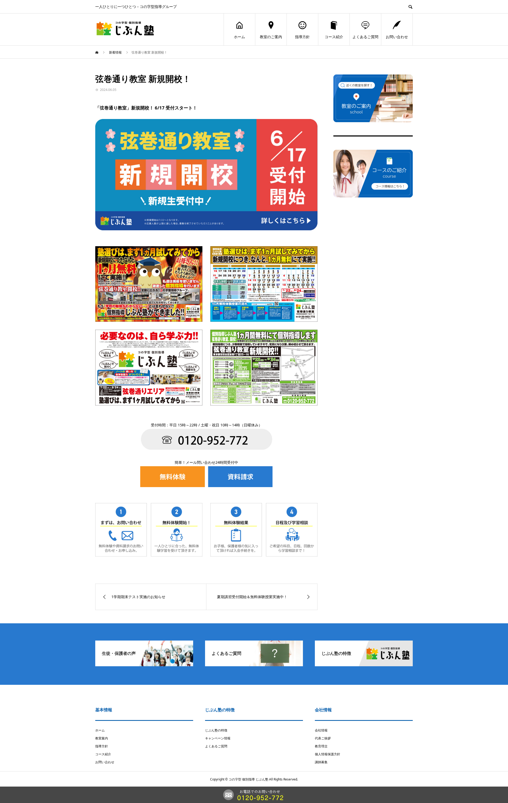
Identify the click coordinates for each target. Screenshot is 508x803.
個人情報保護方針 (327, 754)
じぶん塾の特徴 (216, 730)
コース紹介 (334, 36)
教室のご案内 (271, 36)
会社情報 (321, 730)
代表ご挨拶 (323, 738)
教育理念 (321, 746)
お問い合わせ (397, 36)
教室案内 (101, 738)
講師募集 (321, 762)
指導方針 (302, 36)
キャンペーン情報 (217, 738)
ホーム (239, 36)
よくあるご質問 (365, 36)
